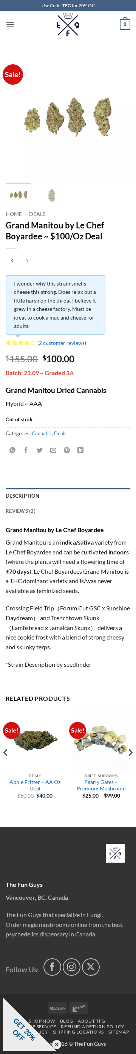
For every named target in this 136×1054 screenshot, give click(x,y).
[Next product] (12, 261)
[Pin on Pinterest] (67, 450)
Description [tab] (22, 496)
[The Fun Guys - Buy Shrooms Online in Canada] (68, 24)
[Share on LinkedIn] (80, 450)
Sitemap (118, 1032)
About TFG (91, 1021)
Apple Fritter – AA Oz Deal (34, 785)
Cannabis (42, 433)
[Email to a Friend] (53, 450)
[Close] (55, 1045)
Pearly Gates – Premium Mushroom (101, 785)
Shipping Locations (78, 1032)
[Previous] (18, 115)
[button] (10, 24)
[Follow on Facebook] (52, 967)
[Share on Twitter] (40, 450)
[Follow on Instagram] (71, 967)
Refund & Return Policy (92, 1026)
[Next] (118, 115)
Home (14, 214)
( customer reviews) (61, 343)
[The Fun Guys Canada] (115, 853)
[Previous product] (27, 261)
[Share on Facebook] (26, 450)
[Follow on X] (91, 967)
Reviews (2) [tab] (21, 511)
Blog (66, 1021)
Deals (37, 214)
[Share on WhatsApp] (12, 450)
